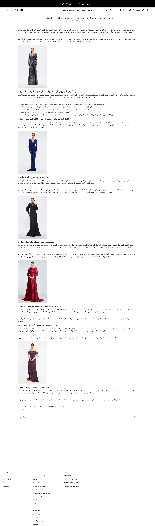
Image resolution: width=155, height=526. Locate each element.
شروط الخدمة (6, 476)
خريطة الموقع (37, 510)
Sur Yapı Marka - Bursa (71, 483)
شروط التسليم (37, 514)
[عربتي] (151, 10)
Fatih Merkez (67, 476)
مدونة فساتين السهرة (38, 521)
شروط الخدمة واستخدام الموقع (41, 493)
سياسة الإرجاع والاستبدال (40, 486)
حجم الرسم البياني (38, 507)
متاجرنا (35, 479)
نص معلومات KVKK (38, 496)
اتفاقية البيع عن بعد (38, 489)
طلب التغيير (6, 486)
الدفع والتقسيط (7, 479)
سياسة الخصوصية (38, 483)
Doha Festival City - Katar (72, 486)
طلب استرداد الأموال (8, 483)
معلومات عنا (36, 500)
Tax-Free (36, 517)
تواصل (35, 503)
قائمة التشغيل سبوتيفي (39, 476)
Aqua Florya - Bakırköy (70, 479)
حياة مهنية (35, 524)
